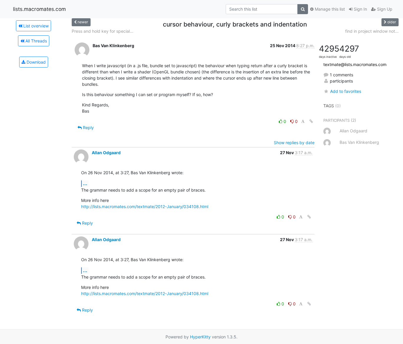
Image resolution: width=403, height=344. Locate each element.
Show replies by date (294, 142)
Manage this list (329, 8)
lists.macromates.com (39, 9)
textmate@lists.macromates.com (354, 64)
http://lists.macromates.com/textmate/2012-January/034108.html (144, 206)
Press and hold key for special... (102, 31)
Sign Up (384, 8)
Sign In (360, 8)
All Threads (35, 40)
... (85, 183)
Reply (88, 127)
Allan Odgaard (106, 152)
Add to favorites (345, 91)
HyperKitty (200, 336)
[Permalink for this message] (311, 121)
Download (35, 62)
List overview (35, 25)
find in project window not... (372, 31)
